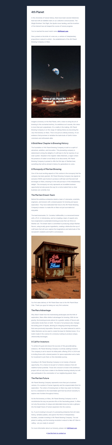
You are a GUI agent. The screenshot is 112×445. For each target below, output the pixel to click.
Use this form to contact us (56, 433)
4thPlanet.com (72, 428)
